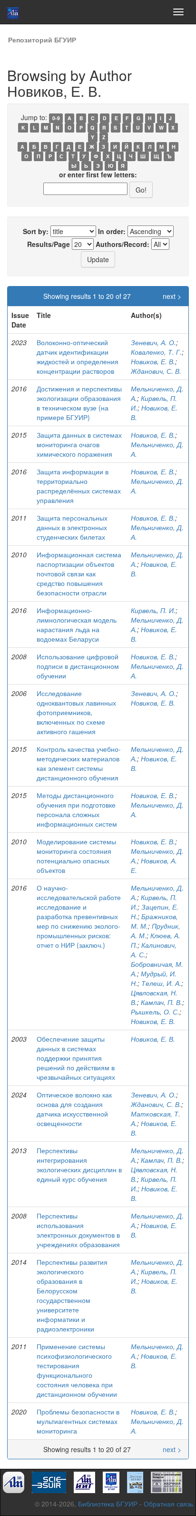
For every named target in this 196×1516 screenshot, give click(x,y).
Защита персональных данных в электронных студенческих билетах (72, 527)
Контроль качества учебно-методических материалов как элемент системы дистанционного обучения (79, 763)
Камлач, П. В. (161, 1002)
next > (172, 296)
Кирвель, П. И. (153, 610)
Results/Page (48, 244)
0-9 (56, 118)
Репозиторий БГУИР (42, 39)
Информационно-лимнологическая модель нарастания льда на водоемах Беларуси (77, 624)
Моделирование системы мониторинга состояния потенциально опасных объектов (76, 856)
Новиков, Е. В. (153, 361)
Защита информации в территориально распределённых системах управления (79, 486)
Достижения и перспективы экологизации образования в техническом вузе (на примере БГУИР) (79, 403)
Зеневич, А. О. (153, 342)
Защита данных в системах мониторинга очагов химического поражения (79, 444)
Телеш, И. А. (161, 983)
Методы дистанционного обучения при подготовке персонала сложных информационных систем (77, 809)
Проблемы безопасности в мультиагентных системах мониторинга (78, 1421)
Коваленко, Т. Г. (156, 352)
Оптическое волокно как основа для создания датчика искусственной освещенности (74, 1109)
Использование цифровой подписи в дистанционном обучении (78, 666)
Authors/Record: (122, 244)
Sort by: (36, 231)
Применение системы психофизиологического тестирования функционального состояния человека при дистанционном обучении (77, 1370)
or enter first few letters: (98, 174)
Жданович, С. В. (156, 371)
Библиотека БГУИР (107, 1503)
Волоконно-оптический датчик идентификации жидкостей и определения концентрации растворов (77, 357)
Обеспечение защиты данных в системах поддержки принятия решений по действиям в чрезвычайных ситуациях (76, 1058)
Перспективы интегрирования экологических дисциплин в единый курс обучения (79, 1165)
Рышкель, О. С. (155, 1011)
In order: (112, 231)
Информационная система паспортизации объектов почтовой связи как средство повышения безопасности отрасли (79, 573)
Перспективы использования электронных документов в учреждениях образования (78, 1230)
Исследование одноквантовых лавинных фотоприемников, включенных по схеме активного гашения (76, 712)
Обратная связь (168, 1503)
